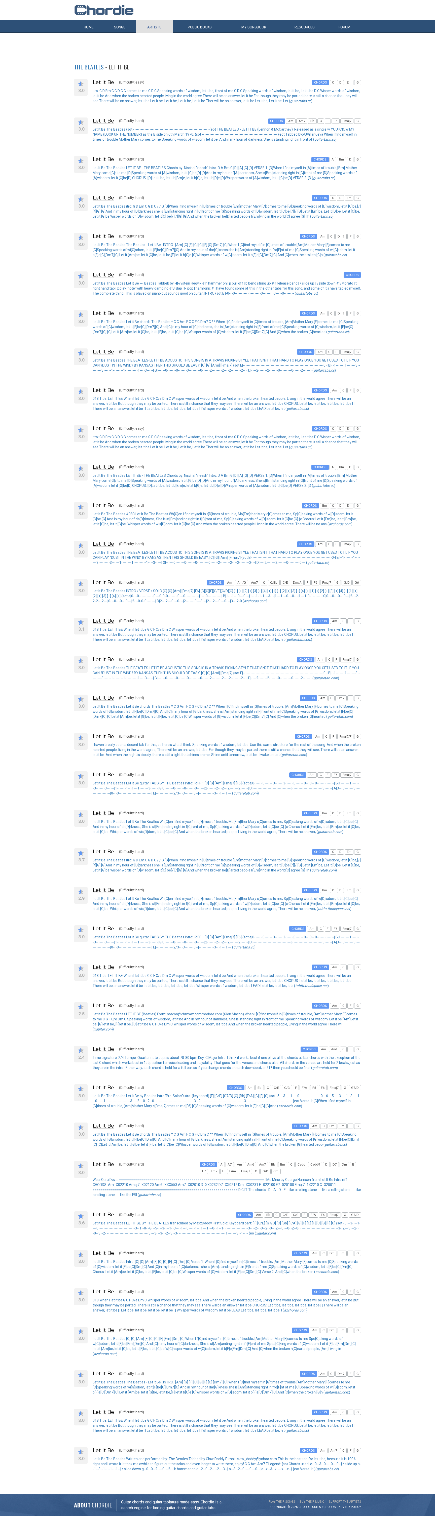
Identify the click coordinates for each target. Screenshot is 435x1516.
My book (253, 27)
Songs (120, 27)
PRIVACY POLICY (349, 1507)
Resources (305, 27)
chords (329, 1507)
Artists (154, 27)
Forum (344, 27)
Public (200, 27)
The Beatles (89, 66)
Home (89, 27)
